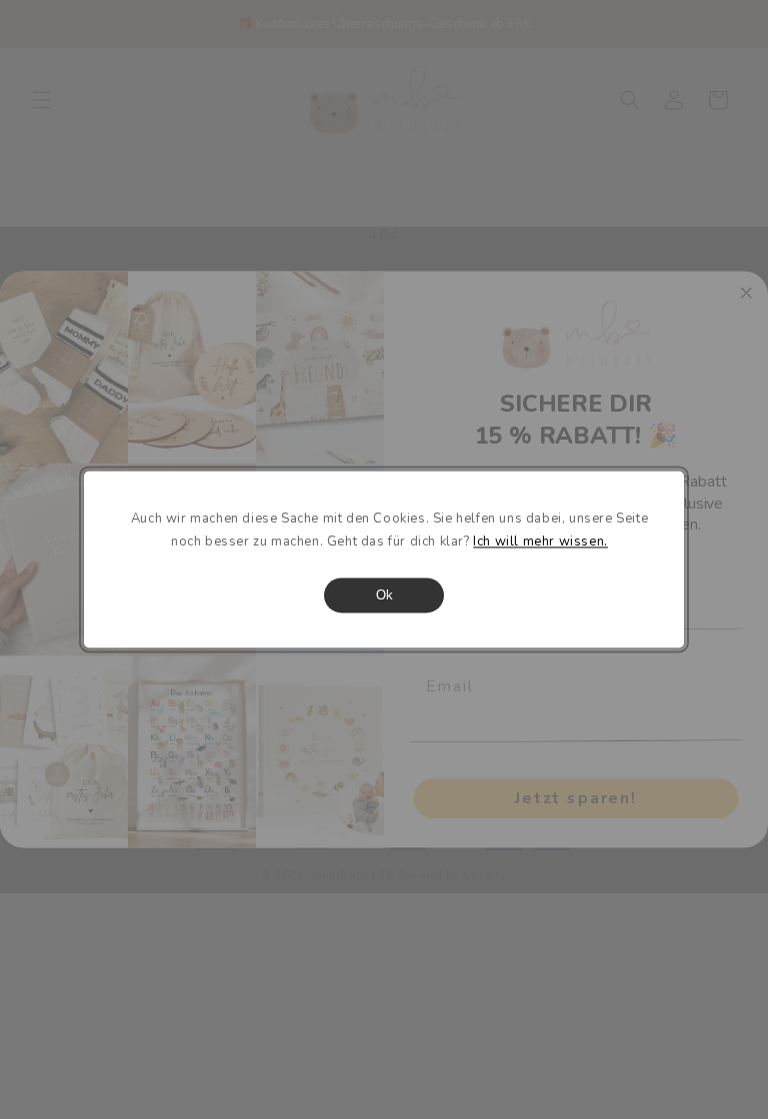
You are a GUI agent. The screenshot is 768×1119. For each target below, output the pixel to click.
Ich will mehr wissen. (540, 543)
